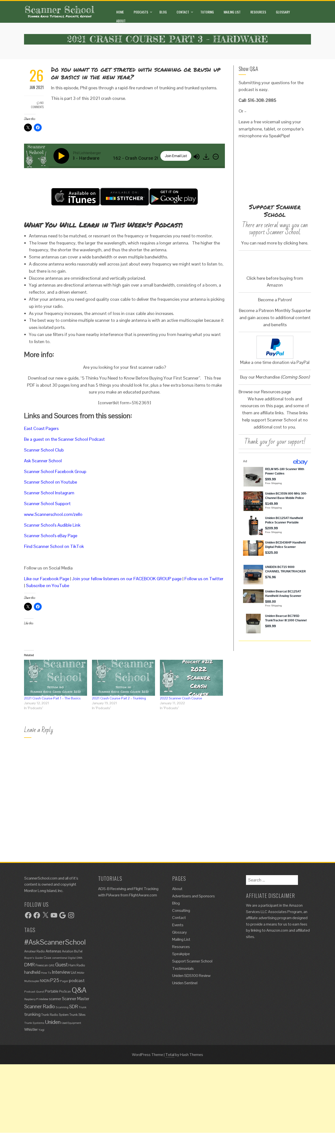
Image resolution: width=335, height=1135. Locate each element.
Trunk (82, 1007)
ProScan (65, 991)
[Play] (62, 156)
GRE (51, 965)
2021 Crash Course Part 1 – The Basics (52, 698)
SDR (73, 1007)
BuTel (78, 951)
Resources (258, 11)
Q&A (79, 990)
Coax (48, 957)
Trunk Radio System (55, 1015)
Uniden (53, 1022)
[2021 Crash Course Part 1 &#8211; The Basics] (55, 678)
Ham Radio (76, 965)
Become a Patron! (275, 299)
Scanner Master (75, 998)
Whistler (31, 1029)
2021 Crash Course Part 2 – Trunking (119, 698)
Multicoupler (31, 981)
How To (46, 972)
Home (120, 11)
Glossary (283, 11)
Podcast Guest (34, 991)
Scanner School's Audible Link (52, 525)
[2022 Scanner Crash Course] (191, 678)
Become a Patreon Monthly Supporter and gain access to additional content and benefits (275, 317)
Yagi (41, 1029)
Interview (61, 972)
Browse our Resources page (265, 391)
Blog (163, 11)
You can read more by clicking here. (274, 243)
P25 (54, 980)
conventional (59, 958)
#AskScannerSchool (55, 942)
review (43, 999)
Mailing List (232, 11)
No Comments (37, 105)
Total (169, 1054)
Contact (183, 11)
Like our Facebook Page (46, 578)
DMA (79, 958)
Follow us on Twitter (203, 578)
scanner (55, 999)
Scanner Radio (39, 1006)
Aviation (67, 951)
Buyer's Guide (33, 958)
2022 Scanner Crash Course (181, 698)
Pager (64, 981)
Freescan (42, 965)
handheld (32, 972)
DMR (29, 964)
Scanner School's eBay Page (50, 535)
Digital (72, 958)
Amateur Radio (34, 951)
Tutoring (207, 11)
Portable (51, 991)
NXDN (45, 981)
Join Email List (176, 156)
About (121, 20)
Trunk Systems (34, 1023)
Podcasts (141, 11)
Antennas (53, 951)
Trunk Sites (77, 1014)
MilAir (80, 972)
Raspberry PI (31, 999)
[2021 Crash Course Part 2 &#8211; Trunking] (123, 678)
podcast (77, 980)
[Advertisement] (147, 1098)
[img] (215, 157)
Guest (61, 964)
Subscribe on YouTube (47, 585)
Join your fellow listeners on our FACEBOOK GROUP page (126, 578)
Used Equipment (71, 1023)
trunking (32, 1014)
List (73, 972)
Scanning (62, 1007)
